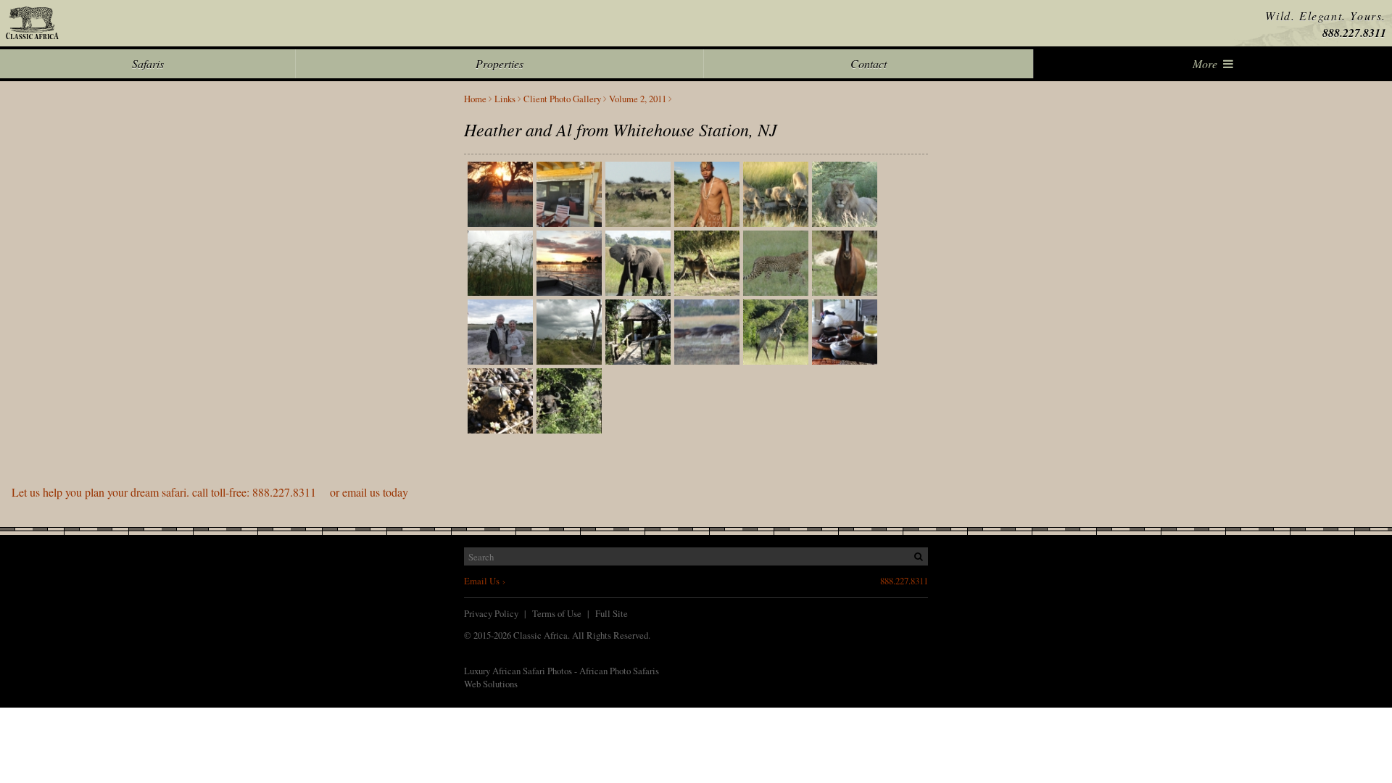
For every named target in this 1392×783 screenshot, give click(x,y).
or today (210, 492)
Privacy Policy (491, 613)
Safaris (148, 63)
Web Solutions (491, 683)
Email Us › (484, 580)
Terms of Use (556, 613)
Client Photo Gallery (562, 99)
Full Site (611, 613)
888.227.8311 (1354, 33)
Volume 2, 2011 (637, 99)
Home (475, 99)
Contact (868, 63)
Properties (499, 63)
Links (504, 99)
